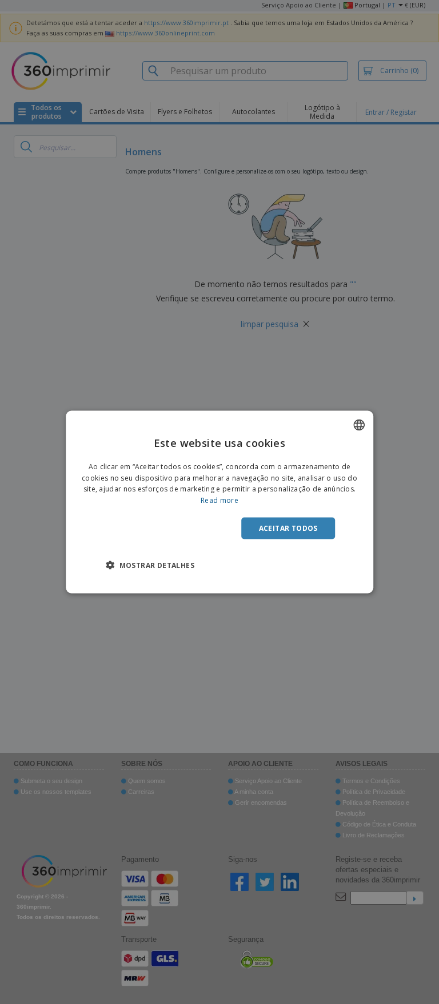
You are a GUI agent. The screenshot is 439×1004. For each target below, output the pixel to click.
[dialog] (219, 502)
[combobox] (359, 424)
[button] (150, 565)
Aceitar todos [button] (288, 528)
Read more (219, 500)
